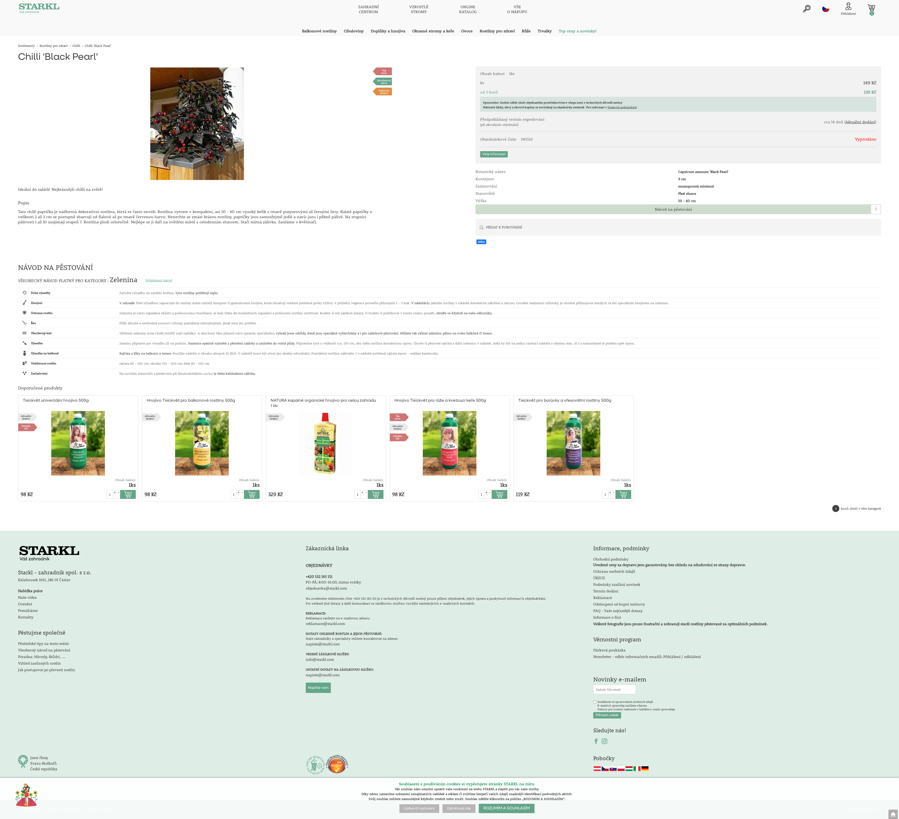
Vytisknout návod (158, 280)
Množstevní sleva (384, 81)
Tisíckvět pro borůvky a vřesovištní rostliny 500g (564, 401)
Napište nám (318, 687)
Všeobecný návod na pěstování (44, 649)
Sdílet (481, 241)
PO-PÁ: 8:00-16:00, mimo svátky (333, 582)
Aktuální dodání (860, 121)
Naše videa (27, 597)
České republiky (43, 768)
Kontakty (25, 616)
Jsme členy (39, 757)
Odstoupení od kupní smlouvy (619, 604)
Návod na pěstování (673, 209)
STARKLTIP (26, 427)
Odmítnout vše (459, 808)
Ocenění (25, 603)
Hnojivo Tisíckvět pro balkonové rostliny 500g (191, 401)
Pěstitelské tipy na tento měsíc (43, 643)
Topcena (384, 71)
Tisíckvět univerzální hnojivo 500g (56, 401)
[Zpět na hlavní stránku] (893, 814)
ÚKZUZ (599, 577)
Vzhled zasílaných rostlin (39, 663)
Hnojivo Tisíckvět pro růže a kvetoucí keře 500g (440, 401)
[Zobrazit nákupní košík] (871, 7)
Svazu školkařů (43, 763)
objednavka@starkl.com (326, 588)
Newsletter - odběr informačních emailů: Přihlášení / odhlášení (647, 656)
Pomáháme (28, 610)
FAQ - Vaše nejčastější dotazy (618, 610)
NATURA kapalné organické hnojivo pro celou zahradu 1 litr (323, 403)
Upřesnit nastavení (419, 808)
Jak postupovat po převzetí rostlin (46, 669)
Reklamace (602, 597)
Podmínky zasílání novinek (616, 584)
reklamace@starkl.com (325, 623)
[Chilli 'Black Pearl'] (197, 123)
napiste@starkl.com (323, 643)
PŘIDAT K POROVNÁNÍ (504, 227)
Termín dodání (605, 590)
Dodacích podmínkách (622, 107)
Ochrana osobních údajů (614, 571)
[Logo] (39, 9)
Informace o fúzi (607, 617)
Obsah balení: (125, 480)
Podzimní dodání (384, 91)
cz (825, 8)
